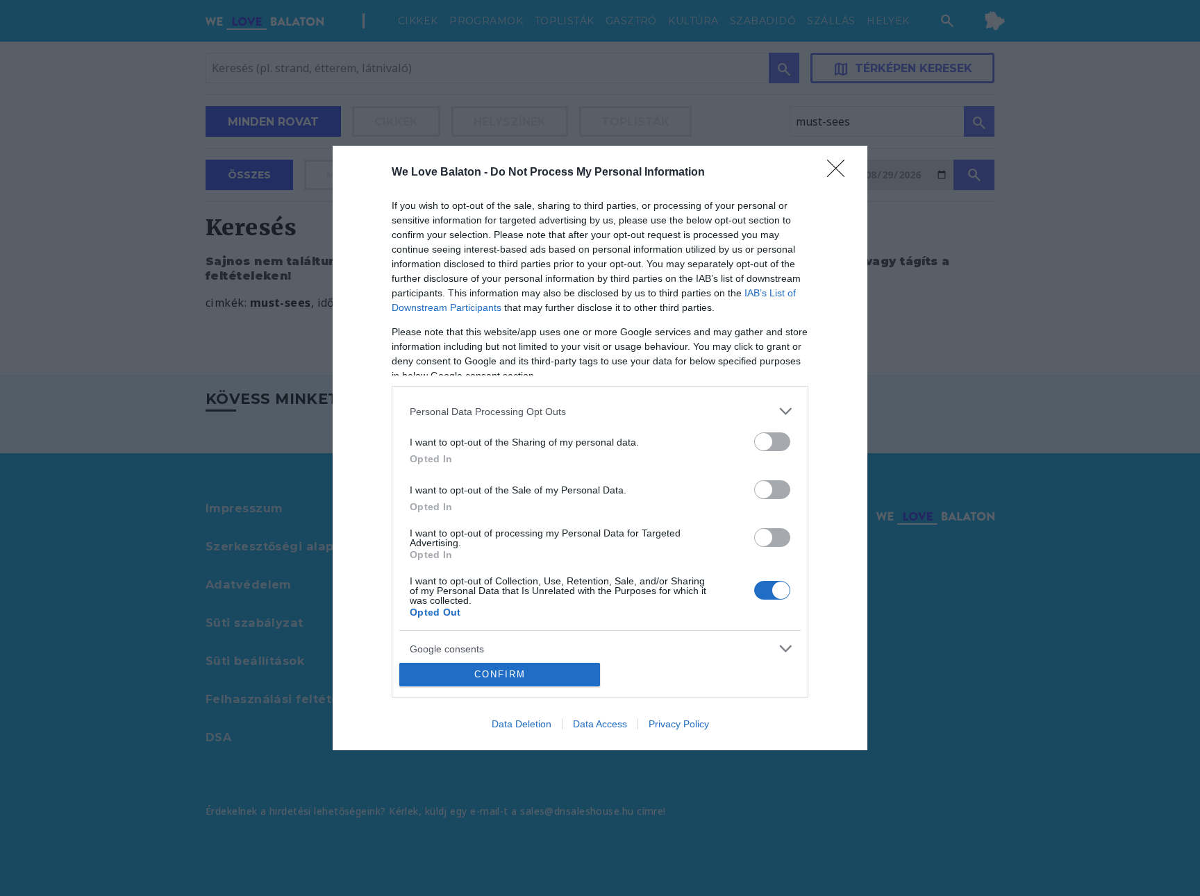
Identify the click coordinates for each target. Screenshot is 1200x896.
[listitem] (600, 411)
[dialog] (600, 448)
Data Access (600, 723)
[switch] (772, 441)
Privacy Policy (679, 723)
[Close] (840, 173)
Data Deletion (521, 723)
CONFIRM (500, 674)
